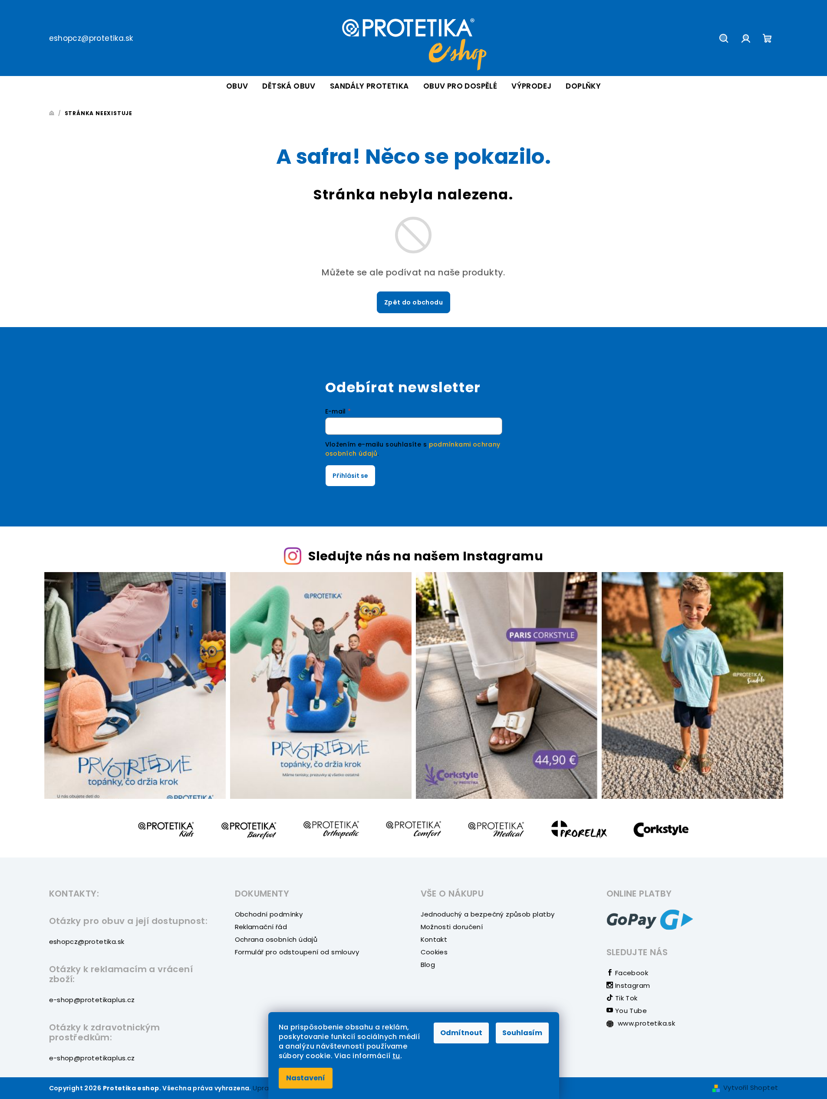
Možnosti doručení (452, 926)
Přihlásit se (350, 475)
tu (396, 1056)
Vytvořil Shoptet (750, 1087)
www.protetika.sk (645, 1023)
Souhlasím (522, 1033)
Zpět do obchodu (413, 302)
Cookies (434, 952)
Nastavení (305, 1078)
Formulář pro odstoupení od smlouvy (297, 952)
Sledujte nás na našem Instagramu (425, 556)
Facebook (630, 972)
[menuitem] (237, 86)
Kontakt (434, 939)
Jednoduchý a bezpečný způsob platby (488, 914)
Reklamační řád (261, 926)
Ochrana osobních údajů (276, 939)
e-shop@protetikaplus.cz (92, 999)
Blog (428, 964)
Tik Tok (625, 998)
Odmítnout (461, 1033)
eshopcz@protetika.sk (91, 38)
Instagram (631, 985)
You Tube (630, 1010)
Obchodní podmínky (269, 914)
